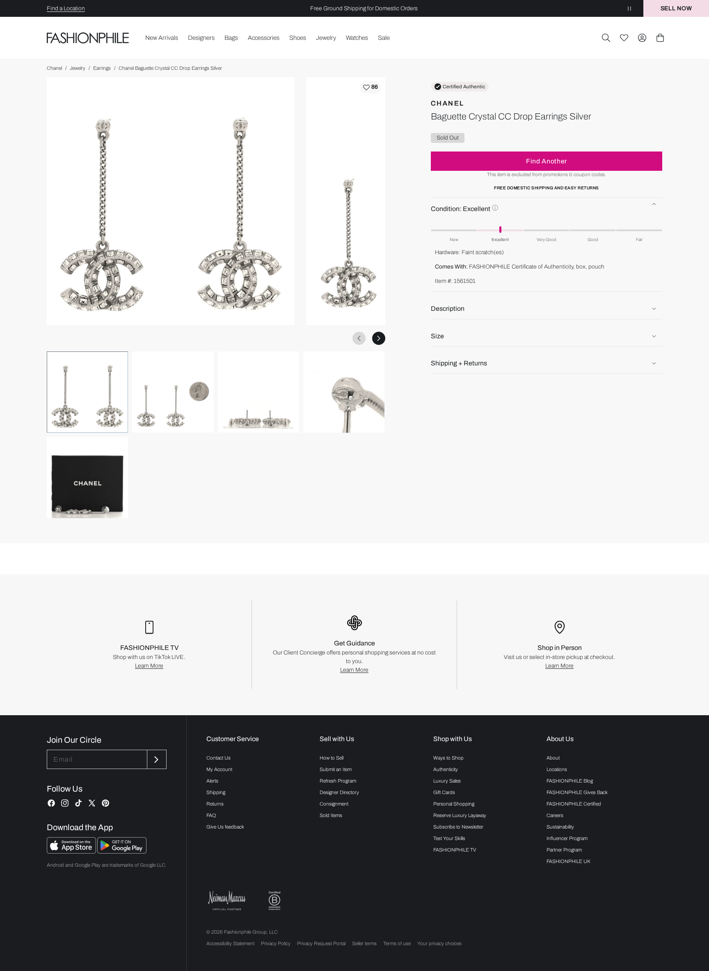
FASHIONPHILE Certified (574, 804)
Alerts (212, 781)
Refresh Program (338, 781)
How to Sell (331, 758)
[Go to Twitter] (91, 803)
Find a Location (66, 8)
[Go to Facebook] (51, 803)
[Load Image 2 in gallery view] (172, 392)
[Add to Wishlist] (370, 87)
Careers (555, 815)
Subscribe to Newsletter (458, 827)
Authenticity (445, 769)
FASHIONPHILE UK (568, 861)
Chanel (54, 68)
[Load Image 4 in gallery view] (343, 392)
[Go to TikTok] (78, 803)
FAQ (211, 815)
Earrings (102, 68)
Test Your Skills (449, 838)
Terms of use (397, 943)
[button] (606, 38)
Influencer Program (567, 838)
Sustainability (560, 827)
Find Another (546, 160)
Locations (557, 769)
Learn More (149, 666)
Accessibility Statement (230, 943)
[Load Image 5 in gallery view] (87, 477)
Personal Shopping (453, 804)
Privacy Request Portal (321, 943)
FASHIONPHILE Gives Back (577, 792)
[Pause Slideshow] (629, 8)
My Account (219, 769)
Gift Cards (444, 792)
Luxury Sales (447, 781)
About (553, 758)
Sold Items (331, 815)
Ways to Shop (448, 758)
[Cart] (660, 38)
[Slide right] (378, 338)
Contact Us (218, 758)
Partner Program (564, 850)
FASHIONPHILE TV (454, 850)
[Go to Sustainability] (274, 901)
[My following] (624, 38)
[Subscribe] (156, 759)
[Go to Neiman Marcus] (227, 900)
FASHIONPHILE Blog (570, 781)
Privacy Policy (275, 943)
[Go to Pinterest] (105, 803)
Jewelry (77, 68)
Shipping (215, 792)
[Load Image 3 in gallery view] (258, 392)
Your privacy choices (439, 943)
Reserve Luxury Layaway (459, 815)
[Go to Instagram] (64, 803)
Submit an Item (336, 769)
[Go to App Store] (72, 851)
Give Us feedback (225, 827)
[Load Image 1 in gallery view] (87, 392)
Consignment (334, 804)
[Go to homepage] (88, 38)
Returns (215, 804)
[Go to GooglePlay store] (121, 851)
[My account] (642, 38)
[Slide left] (359, 338)
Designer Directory (339, 792)
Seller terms (364, 943)
